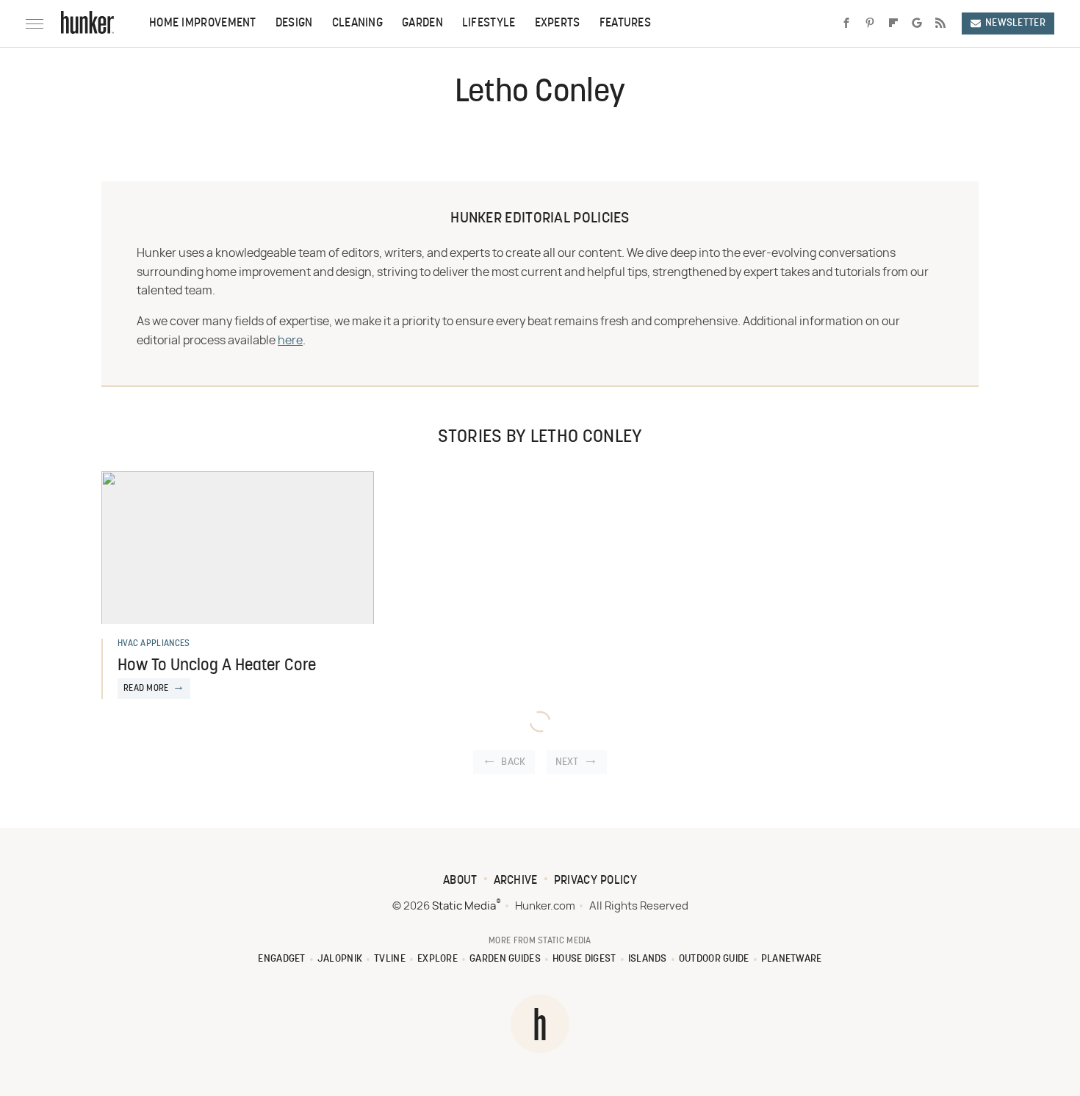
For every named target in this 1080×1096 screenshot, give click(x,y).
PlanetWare (791, 959)
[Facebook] (846, 23)
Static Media (464, 906)
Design (294, 23)
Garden (422, 23)
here (290, 340)
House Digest (584, 959)
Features (625, 23)
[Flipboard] (893, 23)
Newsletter (1015, 23)
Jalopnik (339, 959)
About (460, 881)
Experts (557, 23)
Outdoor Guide (714, 959)
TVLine (390, 959)
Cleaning (357, 23)
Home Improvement (202, 23)
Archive (516, 881)
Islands (647, 959)
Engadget (281, 959)
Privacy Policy (595, 881)
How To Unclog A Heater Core (217, 666)
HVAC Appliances (154, 643)
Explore (437, 959)
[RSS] (940, 23)
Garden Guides (505, 959)
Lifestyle (489, 23)
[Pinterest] (869, 23)
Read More (146, 688)
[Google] (916, 23)
